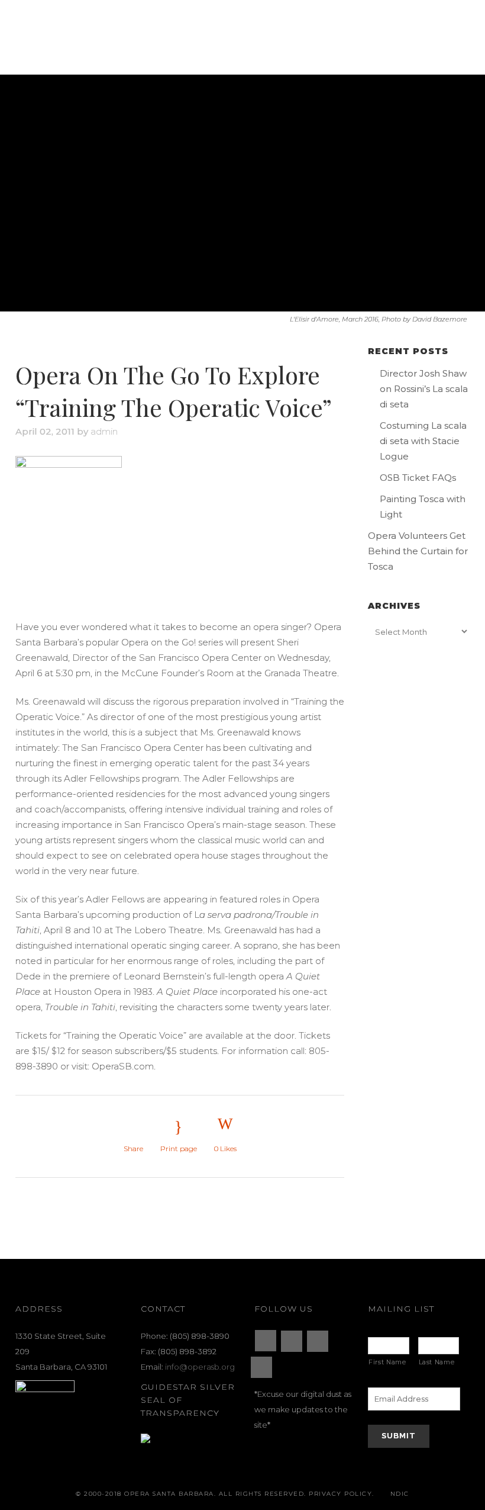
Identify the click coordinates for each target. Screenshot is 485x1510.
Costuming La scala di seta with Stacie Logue (423, 441)
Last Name (437, 1362)
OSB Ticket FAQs (418, 477)
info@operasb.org (200, 1366)
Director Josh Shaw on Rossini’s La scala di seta (424, 389)
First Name (387, 1362)
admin (104, 431)
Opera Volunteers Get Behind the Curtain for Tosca (418, 551)
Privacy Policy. (341, 1494)
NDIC (399, 1494)
